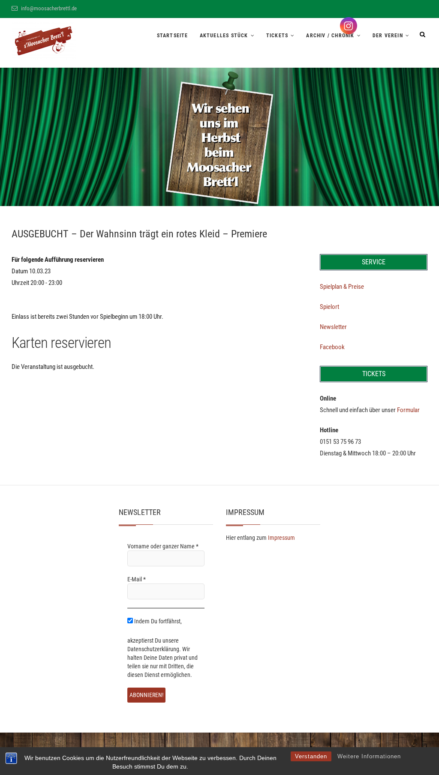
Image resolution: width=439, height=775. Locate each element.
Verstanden (311, 756)
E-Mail (136, 579)
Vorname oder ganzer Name (162, 546)
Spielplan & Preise (342, 286)
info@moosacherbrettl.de (48, 8)
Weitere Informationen (369, 756)
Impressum (281, 537)
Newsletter (333, 327)
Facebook (332, 347)
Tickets (277, 36)
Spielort (329, 307)
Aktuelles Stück (224, 36)
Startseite (172, 36)
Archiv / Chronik (330, 36)
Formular (408, 410)
